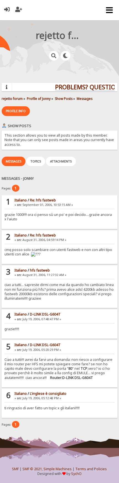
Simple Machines (57, 469)
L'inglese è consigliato (48, 393)
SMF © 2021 (32, 469)
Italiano (20, 200)
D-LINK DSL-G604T (45, 314)
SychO (76, 473)
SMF (15, 469)
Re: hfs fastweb (43, 200)
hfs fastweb (40, 270)
